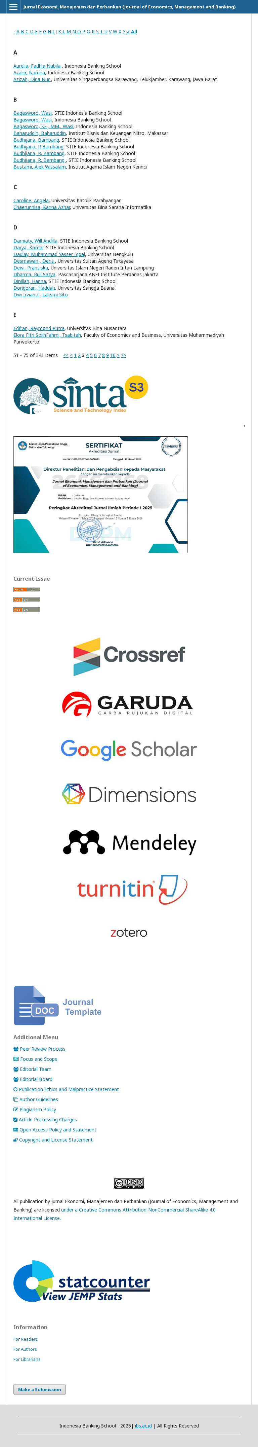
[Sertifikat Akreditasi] (129, 551)
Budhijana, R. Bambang (38, 153)
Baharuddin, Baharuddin (39, 133)
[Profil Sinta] (80, 416)
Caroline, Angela (31, 200)
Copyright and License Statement (56, 1139)
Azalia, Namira (29, 72)
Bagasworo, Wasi (32, 113)
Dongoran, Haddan (34, 288)
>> (123, 355)
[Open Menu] (13, 6)
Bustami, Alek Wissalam (39, 167)
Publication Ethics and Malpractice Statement (69, 1089)
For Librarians (27, 1359)
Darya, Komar (28, 247)
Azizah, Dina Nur (32, 79)
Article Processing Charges (48, 1119)
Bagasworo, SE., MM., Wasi (43, 126)
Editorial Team (35, 1069)
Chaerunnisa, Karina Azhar (41, 207)
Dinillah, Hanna (29, 281)
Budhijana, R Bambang (38, 146)
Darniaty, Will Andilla (35, 241)
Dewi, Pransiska (30, 267)
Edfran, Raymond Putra (38, 328)
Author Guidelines (38, 1099)
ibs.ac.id (143, 1425)
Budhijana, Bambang (36, 140)
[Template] (57, 1023)
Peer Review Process (43, 1049)
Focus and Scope (38, 1059)
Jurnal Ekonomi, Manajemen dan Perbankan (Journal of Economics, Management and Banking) (130, 7)
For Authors (25, 1349)
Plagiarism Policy (37, 1109)
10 (113, 355)
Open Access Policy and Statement (57, 1129)
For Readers (25, 1339)
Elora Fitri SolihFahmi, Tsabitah (47, 335)
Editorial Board (36, 1079)
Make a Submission (39, 1389)
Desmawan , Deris (34, 261)
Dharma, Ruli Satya (34, 274)
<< (66, 355)
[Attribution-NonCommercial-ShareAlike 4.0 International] (129, 1183)
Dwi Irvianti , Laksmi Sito (40, 294)
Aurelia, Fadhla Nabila (37, 66)
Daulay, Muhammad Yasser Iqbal (49, 254)
